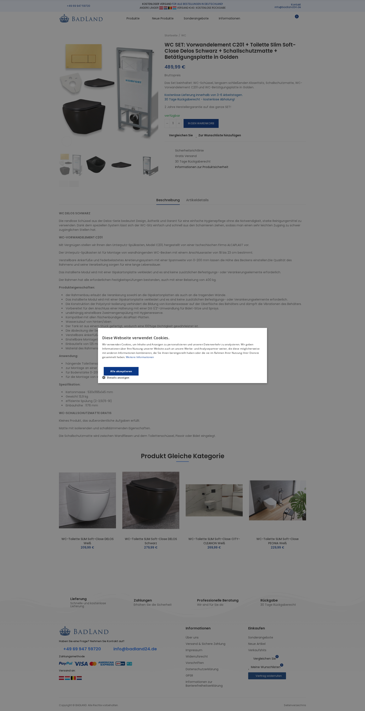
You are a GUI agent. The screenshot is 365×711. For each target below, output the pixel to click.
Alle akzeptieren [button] (121, 371)
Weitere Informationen (140, 357)
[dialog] (182, 355)
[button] (117, 377)
